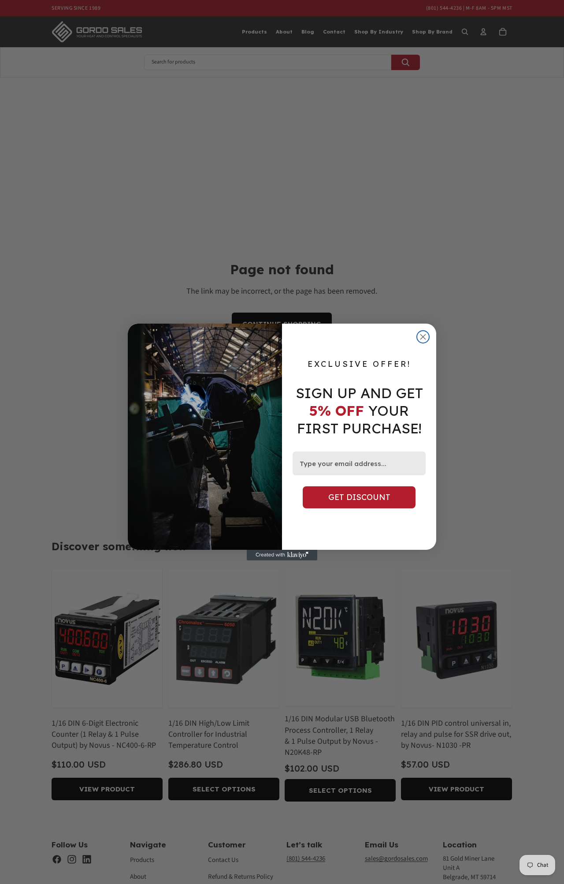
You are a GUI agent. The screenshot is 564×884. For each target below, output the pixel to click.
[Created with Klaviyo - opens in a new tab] (282, 555)
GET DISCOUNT (359, 497)
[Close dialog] (423, 337)
